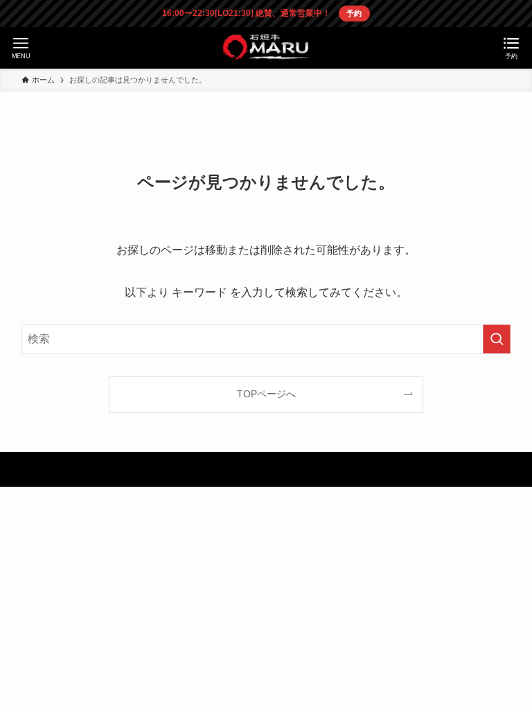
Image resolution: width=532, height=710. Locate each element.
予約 (354, 13)
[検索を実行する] (497, 339)
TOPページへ (266, 393)
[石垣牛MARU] (265, 48)
